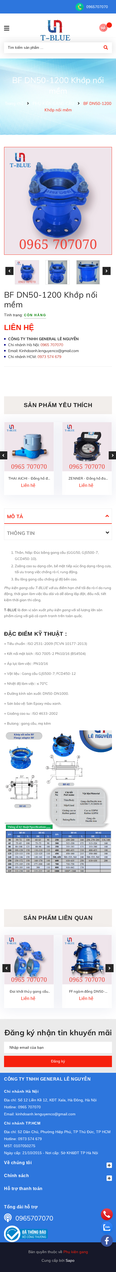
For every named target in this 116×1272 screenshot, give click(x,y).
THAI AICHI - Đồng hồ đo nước (29, 478)
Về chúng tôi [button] (18, 1162)
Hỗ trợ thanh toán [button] (23, 1188)
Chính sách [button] (16, 1175)
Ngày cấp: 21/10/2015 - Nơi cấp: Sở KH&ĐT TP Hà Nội (51, 1153)
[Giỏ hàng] (105, 28)
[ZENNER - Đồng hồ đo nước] (87, 447)
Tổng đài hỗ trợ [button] (21, 1207)
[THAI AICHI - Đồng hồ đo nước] (29, 447)
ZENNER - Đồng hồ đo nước (87, 478)
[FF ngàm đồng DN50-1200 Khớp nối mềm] (87, 959)
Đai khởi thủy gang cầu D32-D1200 (29, 991)
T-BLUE (11, 610)
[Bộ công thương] (26, 1233)
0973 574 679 (30, 1139)
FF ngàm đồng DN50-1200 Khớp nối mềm (87, 991)
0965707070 (97, 7)
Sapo (70, 1260)
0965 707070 (29, 1107)
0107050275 (24, 1146)
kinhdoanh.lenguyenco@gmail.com (46, 1114)
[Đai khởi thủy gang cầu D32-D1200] (29, 959)
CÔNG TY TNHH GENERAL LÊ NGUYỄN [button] (47, 1079)
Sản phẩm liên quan (58, 918)
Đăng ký (58, 1061)
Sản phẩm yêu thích (58, 405)
